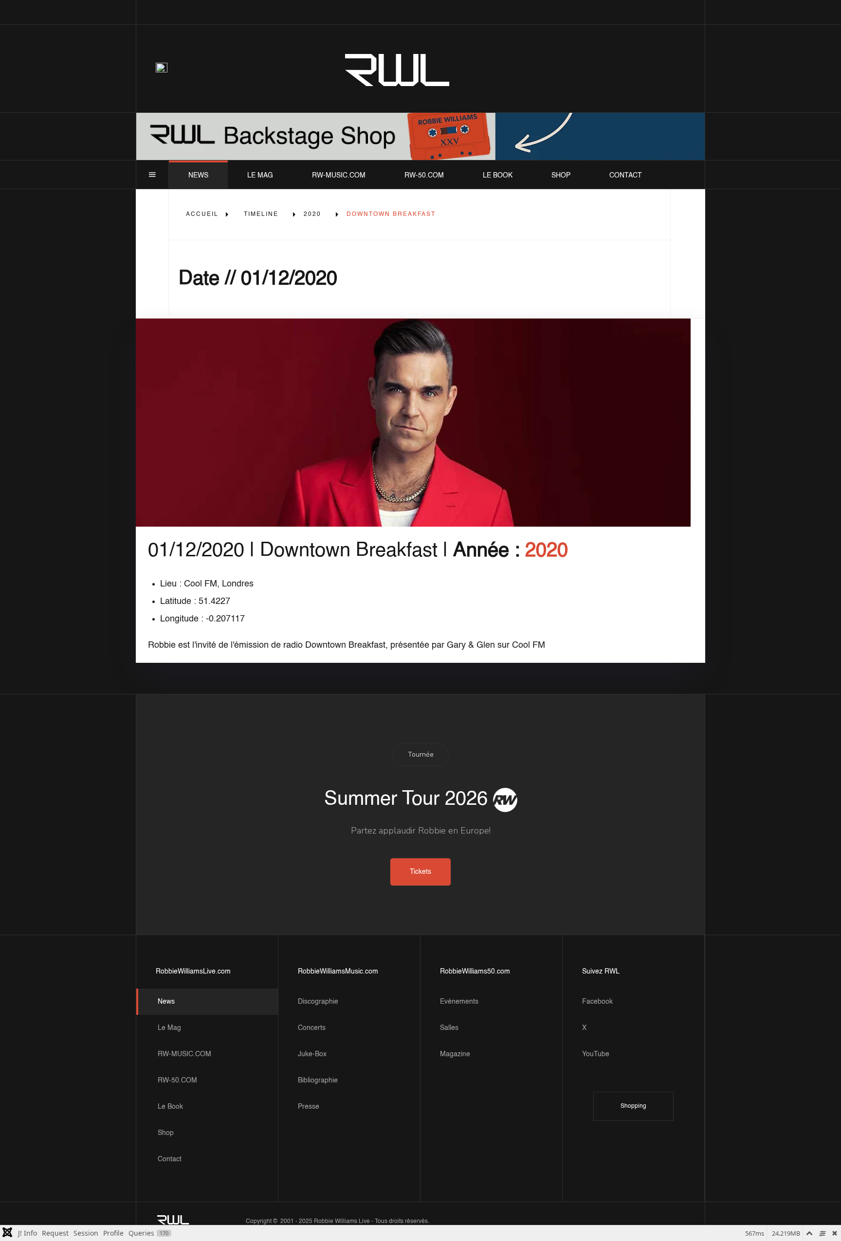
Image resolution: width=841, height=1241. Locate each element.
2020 (312, 214)
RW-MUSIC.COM (339, 175)
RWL (398, 68)
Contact (625, 175)
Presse (308, 1106)
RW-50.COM (424, 175)
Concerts (312, 1028)
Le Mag (260, 175)
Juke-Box (312, 1054)
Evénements (459, 1001)
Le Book (497, 175)
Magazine (455, 1054)
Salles (449, 1028)
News (198, 175)
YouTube (595, 1054)
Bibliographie (318, 1080)
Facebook (597, 1001)
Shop (560, 175)
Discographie (318, 1001)
